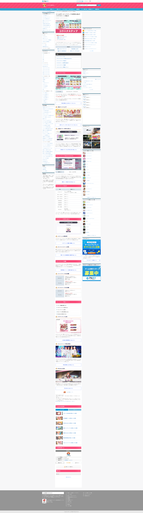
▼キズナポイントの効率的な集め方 (62, 62)
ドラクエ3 (86, 226)
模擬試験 (77, 9)
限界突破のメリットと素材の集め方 (48, 138)
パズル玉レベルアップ (46, 82)
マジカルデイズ (45, 36)
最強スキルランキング (60, 38)
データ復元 (84, 82)
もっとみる (91, 89)
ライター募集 (69, 505)
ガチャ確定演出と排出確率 (46, 125)
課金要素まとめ (45, 28)
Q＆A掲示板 (44, 167)
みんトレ (86, 164)
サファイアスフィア (88, 153)
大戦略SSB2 (87, 232)
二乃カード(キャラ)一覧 (46, 69)
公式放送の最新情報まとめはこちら (68, 340)
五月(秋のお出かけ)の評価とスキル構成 (90, 34)
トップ (46, 9)
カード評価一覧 (84, 9)
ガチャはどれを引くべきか (61, 39)
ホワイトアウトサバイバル (89, 183)
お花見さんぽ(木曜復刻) (46, 41)
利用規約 (68, 498)
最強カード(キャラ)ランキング (47, 20)
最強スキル (59, 9)
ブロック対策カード (45, 92)
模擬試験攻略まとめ (45, 46)
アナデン (86, 166)
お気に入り (77, 462)
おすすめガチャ (71, 9)
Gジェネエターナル (88, 161)
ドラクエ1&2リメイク (88, 210)
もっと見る (91, 50)
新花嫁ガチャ (90, 9)
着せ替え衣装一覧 (45, 66)
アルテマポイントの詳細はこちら (92, 260)
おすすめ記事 (62, 409)
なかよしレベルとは (45, 113)
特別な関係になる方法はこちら (68, 364)
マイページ (84, 74)
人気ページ (75, 409)
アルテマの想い (69, 494)
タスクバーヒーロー (88, 207)
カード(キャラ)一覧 (45, 64)
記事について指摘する (69, 466)
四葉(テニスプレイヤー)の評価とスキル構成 (91, 36)
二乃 (43, 56)
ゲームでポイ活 (79, 1)
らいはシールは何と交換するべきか (48, 156)
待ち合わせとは (45, 159)
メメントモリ (87, 194)
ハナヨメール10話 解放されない (87, 84)
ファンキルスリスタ (88, 158)
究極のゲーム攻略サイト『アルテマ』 (73, 492)
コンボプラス (44, 87)
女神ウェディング (45, 38)
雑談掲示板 (97, 9)
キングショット (87, 172)
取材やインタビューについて (71, 495)
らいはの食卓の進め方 (46, 110)
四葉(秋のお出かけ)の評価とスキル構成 (90, 38)
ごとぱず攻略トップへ (69, 392)
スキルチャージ (45, 84)
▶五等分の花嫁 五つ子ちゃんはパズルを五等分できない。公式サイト (65, 401)
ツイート (60, 462)
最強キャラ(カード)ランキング (62, 36)
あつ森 (86, 221)
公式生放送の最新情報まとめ (47, 25)
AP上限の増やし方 (45, 161)
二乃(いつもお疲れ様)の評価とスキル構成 (90, 30)
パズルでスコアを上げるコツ (47, 146)
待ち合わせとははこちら (68, 388)
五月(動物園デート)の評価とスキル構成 (90, 32)
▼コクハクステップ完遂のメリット (62, 67)
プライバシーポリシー (88, 494)
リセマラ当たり (65, 9)
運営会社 (68, 504)
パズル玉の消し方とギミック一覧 (47, 148)
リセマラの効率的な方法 (46, 18)
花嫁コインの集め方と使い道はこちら (68, 181)
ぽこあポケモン (87, 202)
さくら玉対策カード (45, 99)
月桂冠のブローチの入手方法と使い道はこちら (68, 149)
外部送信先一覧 (87, 495)
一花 (43, 54)
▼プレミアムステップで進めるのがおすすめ (64, 58)
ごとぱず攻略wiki (50, 5)
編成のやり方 (44, 118)
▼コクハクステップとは (60, 56)
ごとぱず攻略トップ (45, 15)
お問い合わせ (69, 501)
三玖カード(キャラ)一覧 (46, 71)
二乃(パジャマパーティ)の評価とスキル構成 (91, 42)
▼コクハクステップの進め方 (61, 60)
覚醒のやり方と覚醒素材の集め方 (47, 130)
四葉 (43, 59)
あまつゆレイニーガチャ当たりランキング (90, 48)
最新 (95, 79)
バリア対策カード (45, 102)
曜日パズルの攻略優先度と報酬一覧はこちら (68, 255)
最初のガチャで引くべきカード (47, 30)
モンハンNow (87, 175)
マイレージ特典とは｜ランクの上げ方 (48, 123)
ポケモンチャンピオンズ (89, 204)
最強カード (52, 9)
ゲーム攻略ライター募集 (88, 492)
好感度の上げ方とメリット (46, 107)
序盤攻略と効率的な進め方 (46, 23)
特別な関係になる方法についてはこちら (69, 103)
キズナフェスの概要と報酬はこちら (68, 243)
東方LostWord (87, 191)
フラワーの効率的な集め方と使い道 (48, 128)
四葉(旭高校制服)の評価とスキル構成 (90, 40)
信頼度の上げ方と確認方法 (46, 136)
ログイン (98, 1)
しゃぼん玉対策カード (46, 97)
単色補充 (44, 79)
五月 (43, 61)
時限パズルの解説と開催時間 (47, 153)
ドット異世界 (87, 180)
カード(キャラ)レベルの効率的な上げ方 (48, 115)
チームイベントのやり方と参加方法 (48, 143)
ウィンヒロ (87, 169)
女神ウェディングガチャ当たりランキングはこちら (69, 124)
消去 (43, 89)
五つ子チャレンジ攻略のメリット (47, 133)
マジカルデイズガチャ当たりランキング (90, 44)
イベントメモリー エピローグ (87, 87)
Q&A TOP (84, 71)
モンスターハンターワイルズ (89, 218)
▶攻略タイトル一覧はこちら (91, 197)
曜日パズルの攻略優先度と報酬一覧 (48, 151)
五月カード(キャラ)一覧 (46, 74)
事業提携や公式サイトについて (72, 497)
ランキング (98, 79)
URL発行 (69, 462)
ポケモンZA (87, 215)
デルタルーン (87, 229)
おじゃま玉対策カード (46, 94)
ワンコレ (86, 186)
